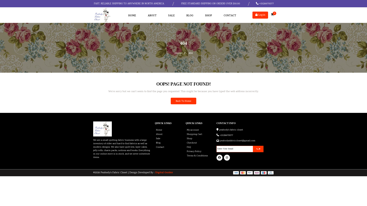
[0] (272, 15)
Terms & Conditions (197, 156)
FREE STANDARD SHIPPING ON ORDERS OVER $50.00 (210, 4)
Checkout (192, 143)
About (152, 16)
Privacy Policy (194, 151)
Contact (230, 16)
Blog (189, 16)
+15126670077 (266, 4)
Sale (171, 16)
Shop (208, 16)
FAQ (189, 147)
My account (193, 130)
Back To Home (183, 101)
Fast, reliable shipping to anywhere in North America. (128, 4)
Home (132, 16)
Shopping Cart (194, 134)
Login (261, 15)
